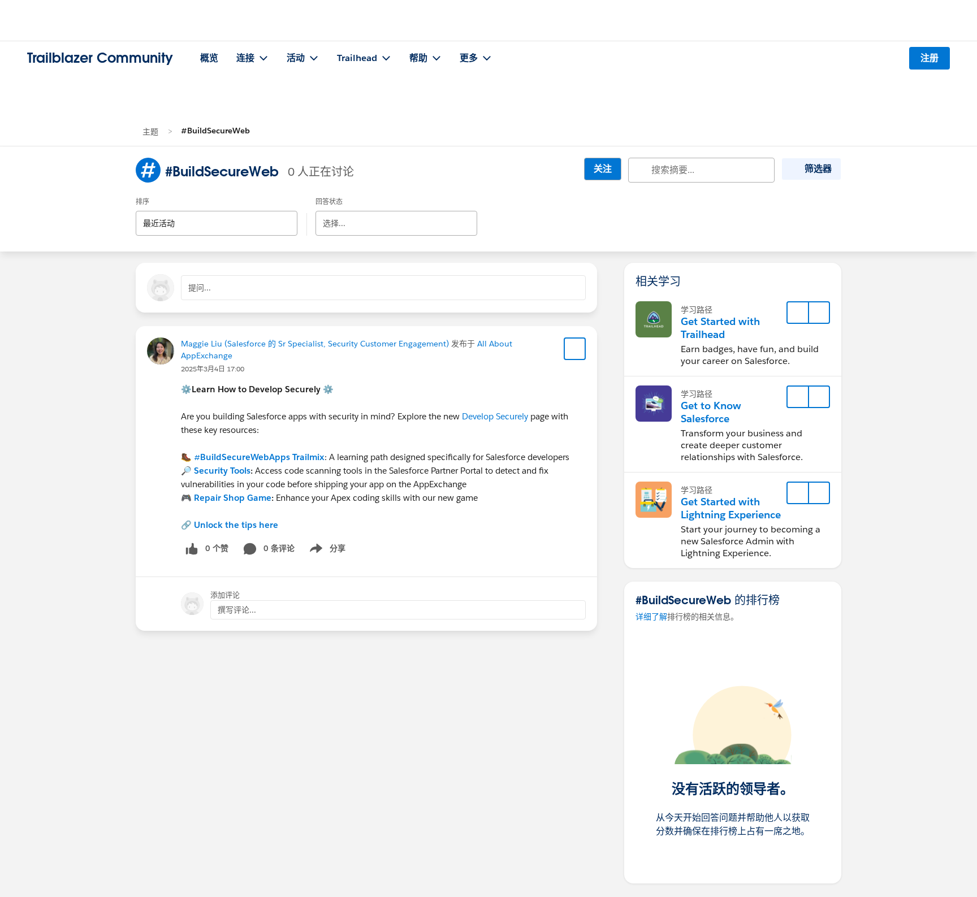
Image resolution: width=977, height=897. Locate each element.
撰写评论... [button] (237, 610)
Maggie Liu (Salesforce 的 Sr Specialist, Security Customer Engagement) (315, 344)
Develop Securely (495, 416)
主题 (150, 132)
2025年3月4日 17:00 (212, 369)
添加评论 (225, 595)
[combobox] (216, 214)
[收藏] (575, 349)
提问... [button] (199, 288)
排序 (142, 201)
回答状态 (329, 201)
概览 (209, 58)
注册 (929, 58)
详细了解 (651, 617)
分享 (325, 550)
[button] (818, 312)
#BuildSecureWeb (215, 130)
